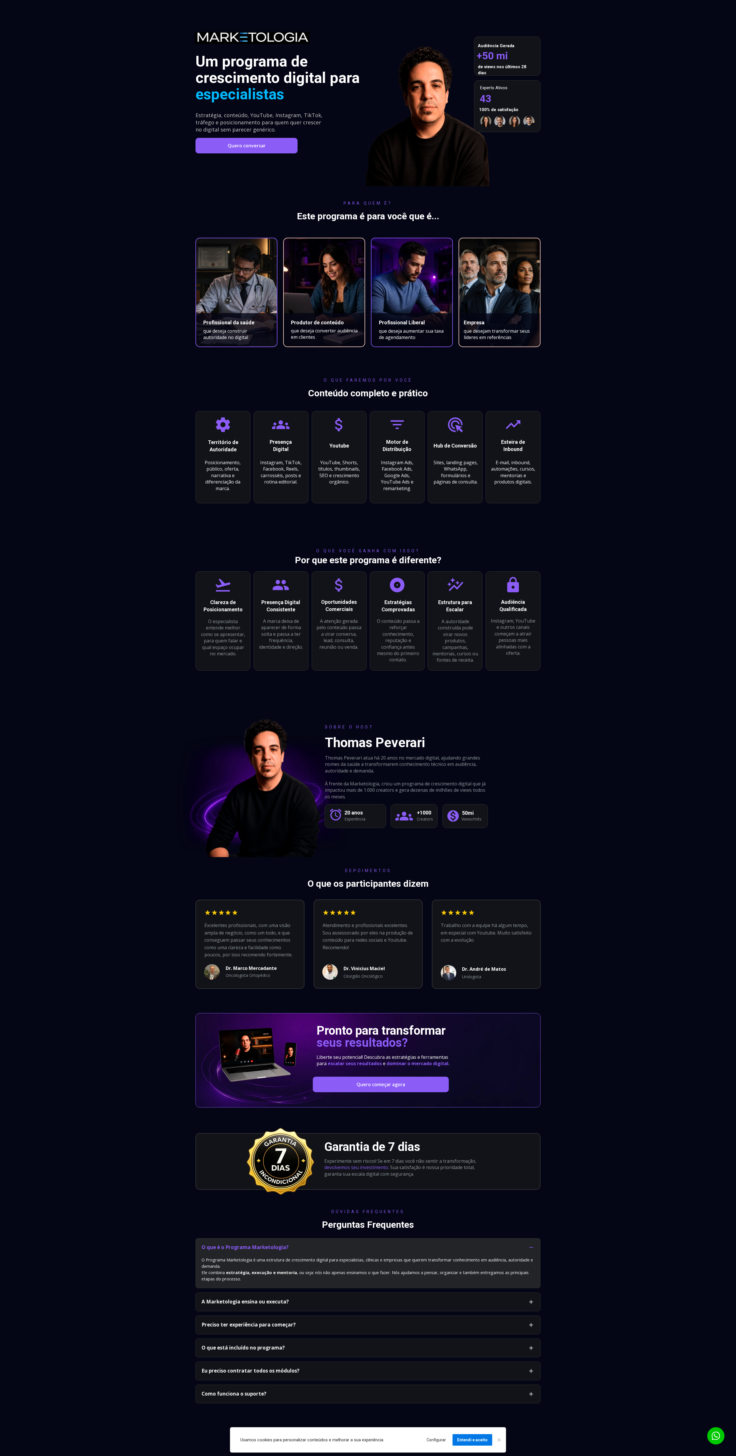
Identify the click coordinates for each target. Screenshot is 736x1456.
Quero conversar (247, 145)
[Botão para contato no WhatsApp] (715, 1435)
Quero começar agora (380, 1084)
